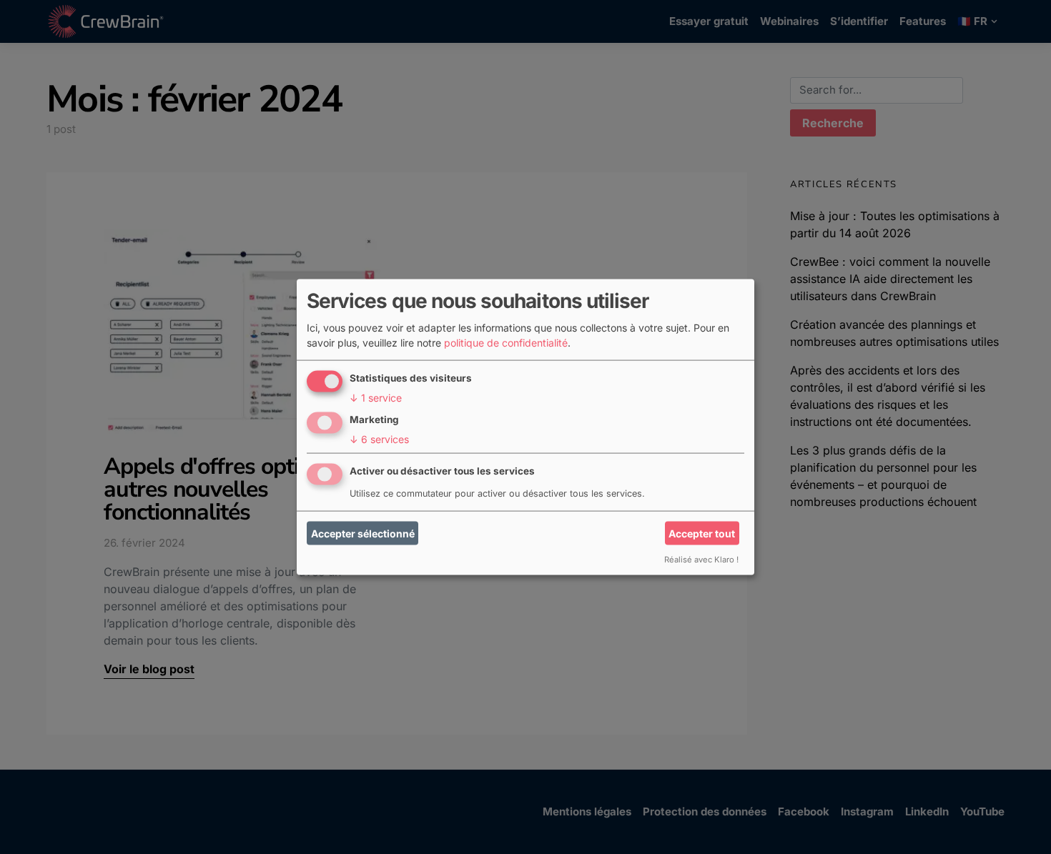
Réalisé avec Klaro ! (701, 559)
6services (379, 438)
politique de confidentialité (506, 342)
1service (376, 397)
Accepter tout (701, 533)
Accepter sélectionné (363, 533)
